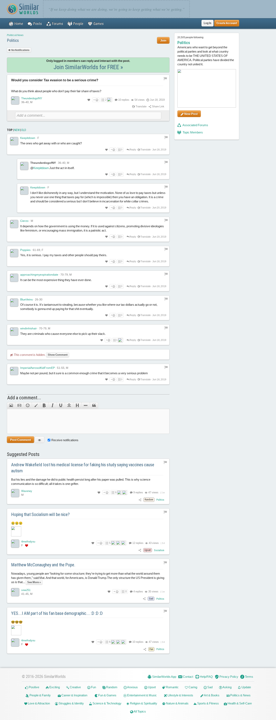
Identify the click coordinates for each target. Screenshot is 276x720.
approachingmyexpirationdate (39, 274)
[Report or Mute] (165, 78)
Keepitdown (27, 138)
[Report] (166, 137)
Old (23, 130)
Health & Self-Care (239, 703)
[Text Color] (36, 405)
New (17, 130)
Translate (140, 106)
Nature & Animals (177, 703)
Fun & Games (107, 695)
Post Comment (20, 439)
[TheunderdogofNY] (15, 100)
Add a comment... (24, 398)
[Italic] (52, 405)
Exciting (54, 687)
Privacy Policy (228, 676)
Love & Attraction (38, 703)
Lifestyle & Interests (180, 695)
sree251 (26, 590)
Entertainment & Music (141, 695)
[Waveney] (15, 493)
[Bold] (44, 405)
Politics (13, 40)
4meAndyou (28, 541)
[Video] (19, 405)
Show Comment (57, 354)
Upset (151, 687)
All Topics (139, 711)
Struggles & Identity (71, 703)
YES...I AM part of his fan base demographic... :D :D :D (57, 613)
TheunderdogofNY (31, 98)
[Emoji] (27, 405)
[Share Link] (140, 499)
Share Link (157, 106)
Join (163, 40)
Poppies (25, 250)
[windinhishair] (14, 332)
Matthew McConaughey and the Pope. (43, 564)
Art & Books (211, 695)
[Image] (11, 405)
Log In (207, 23)
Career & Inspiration (74, 695)
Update (246, 687)
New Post (191, 113)
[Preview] (39, 439)
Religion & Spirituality (143, 703)
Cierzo (24, 220)
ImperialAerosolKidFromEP (37, 367)
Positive (33, 687)
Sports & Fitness (208, 703)
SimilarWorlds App (164, 676)
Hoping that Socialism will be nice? (40, 514)
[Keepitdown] (14, 141)
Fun (93, 687)
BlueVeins (26, 299)
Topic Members (192, 132)
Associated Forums (195, 125)
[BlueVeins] (14, 303)
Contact (187, 676)
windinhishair (28, 328)
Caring (192, 687)
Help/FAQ (206, 676)
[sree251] (15, 592)
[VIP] (26, 545)
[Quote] (94, 405)
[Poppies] (14, 253)
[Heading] (77, 405)
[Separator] (85, 405)
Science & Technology (106, 703)
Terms (248, 676)
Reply (132, 149)
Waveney (26, 491)
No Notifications (20, 50)
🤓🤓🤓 (17, 622)
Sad (210, 687)
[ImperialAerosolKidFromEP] (14, 371)
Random (111, 687)
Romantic (172, 687)
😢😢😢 (17, 523)
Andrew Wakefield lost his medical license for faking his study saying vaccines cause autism (82, 468)
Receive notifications (64, 440)
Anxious (132, 687)
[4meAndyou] (15, 544)
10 (123, 99)
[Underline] (61, 405)
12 (137, 542)
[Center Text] (69, 405)
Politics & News (15, 35)
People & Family (40, 695)
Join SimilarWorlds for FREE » (88, 67)
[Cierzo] (14, 224)
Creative (75, 687)
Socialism (159, 550)
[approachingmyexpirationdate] (14, 278)
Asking (227, 687)
